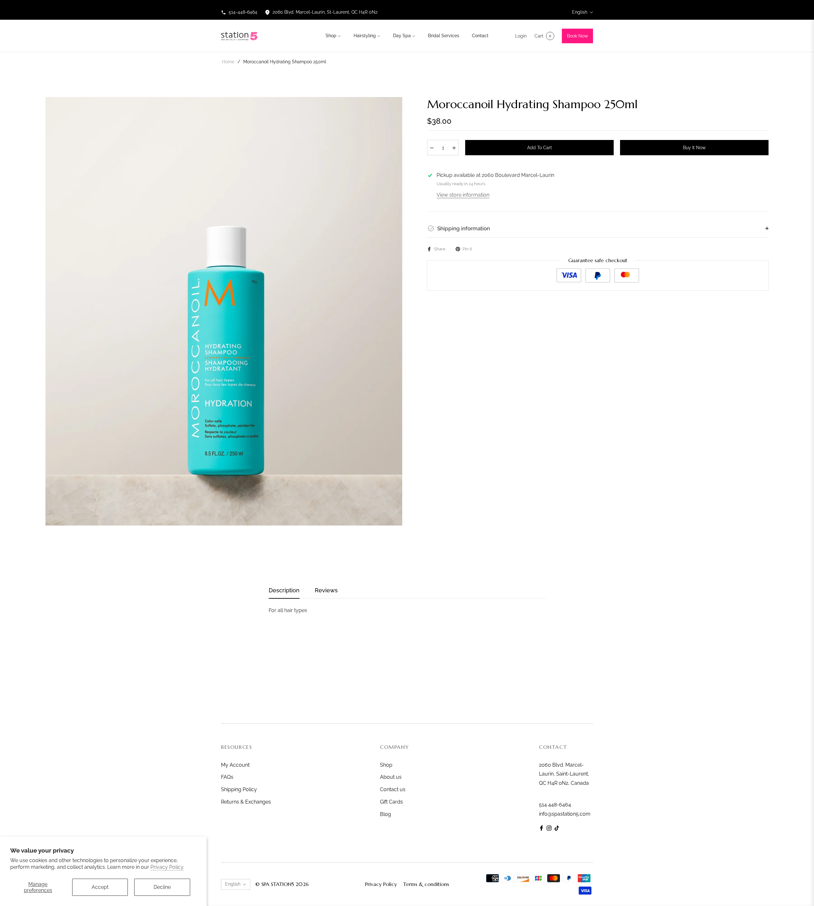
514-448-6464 (243, 12)
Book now (577, 35)
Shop (386, 765)
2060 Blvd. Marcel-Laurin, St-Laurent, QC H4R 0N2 (324, 12)
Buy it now (694, 147)
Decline (162, 887)
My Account (235, 765)
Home (228, 61)
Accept (100, 887)
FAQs (227, 777)
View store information (463, 195)
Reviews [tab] (326, 590)
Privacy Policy (381, 884)
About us (391, 777)
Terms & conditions (426, 884)
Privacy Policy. (167, 867)
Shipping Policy (239, 789)
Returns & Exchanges (246, 802)
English (579, 12)
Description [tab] (284, 590)
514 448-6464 (555, 805)
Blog (385, 814)
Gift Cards (391, 802)
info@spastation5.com (564, 814)
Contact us (392, 789)
